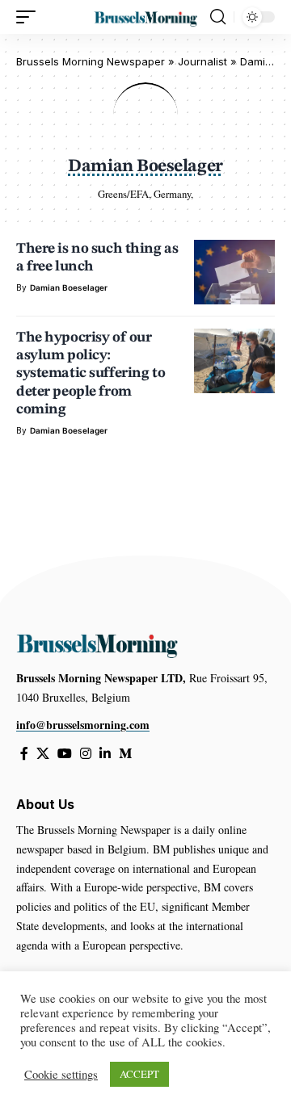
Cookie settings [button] (61, 1074)
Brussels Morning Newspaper (90, 61)
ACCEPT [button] (139, 1074)
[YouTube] (64, 754)
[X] (42, 754)
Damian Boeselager (69, 287)
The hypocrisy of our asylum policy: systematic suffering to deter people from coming (90, 373)
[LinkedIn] (105, 754)
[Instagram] (85, 754)
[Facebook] (24, 754)
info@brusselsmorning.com (83, 724)
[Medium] (125, 754)
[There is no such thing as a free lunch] (234, 272)
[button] (30, 16)
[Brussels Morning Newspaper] (145, 17)
